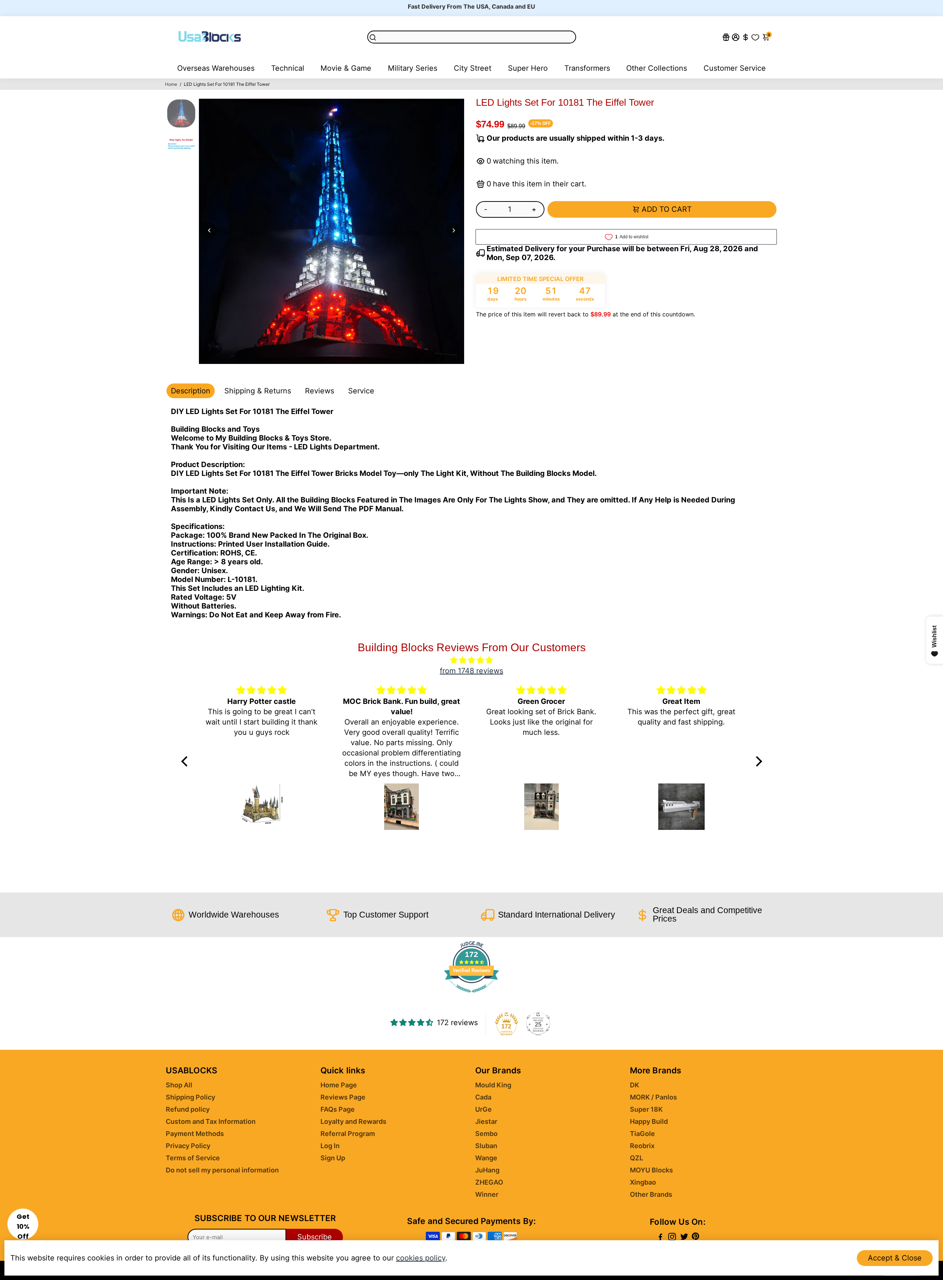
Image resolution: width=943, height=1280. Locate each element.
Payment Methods (195, 1133)
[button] (22, 1224)
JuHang (487, 1170)
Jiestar (486, 1121)
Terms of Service (193, 1158)
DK (634, 1085)
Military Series (412, 68)
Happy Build (649, 1121)
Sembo (486, 1133)
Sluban (486, 1146)
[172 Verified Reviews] (471, 995)
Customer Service (735, 68)
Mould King (493, 1085)
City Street (472, 68)
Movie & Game (345, 68)
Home (171, 84)
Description (190, 390)
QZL (636, 1158)
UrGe (483, 1109)
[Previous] (209, 230)
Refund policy (188, 1109)
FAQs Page (337, 1109)
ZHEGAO (489, 1182)
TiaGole (642, 1133)
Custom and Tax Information (211, 1121)
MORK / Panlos (653, 1097)
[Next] (453, 230)
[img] (472, 660)
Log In (330, 1146)
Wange (486, 1158)
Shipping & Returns (257, 390)
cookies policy (420, 1257)
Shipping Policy (190, 1097)
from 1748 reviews (471, 670)
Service (361, 390)
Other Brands (651, 1194)
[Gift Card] (726, 37)
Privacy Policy (188, 1146)
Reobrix (642, 1146)
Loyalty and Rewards (353, 1121)
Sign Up (332, 1158)
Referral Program (347, 1133)
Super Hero (528, 68)
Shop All (179, 1085)
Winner (486, 1194)
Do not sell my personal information (222, 1170)
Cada (483, 1097)
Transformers (587, 68)
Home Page (338, 1085)
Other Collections (656, 68)
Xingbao (643, 1182)
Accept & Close (895, 1257)
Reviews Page (342, 1097)
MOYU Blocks (651, 1170)
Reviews (319, 390)
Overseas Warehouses (216, 68)
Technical (287, 68)
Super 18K (646, 1109)
